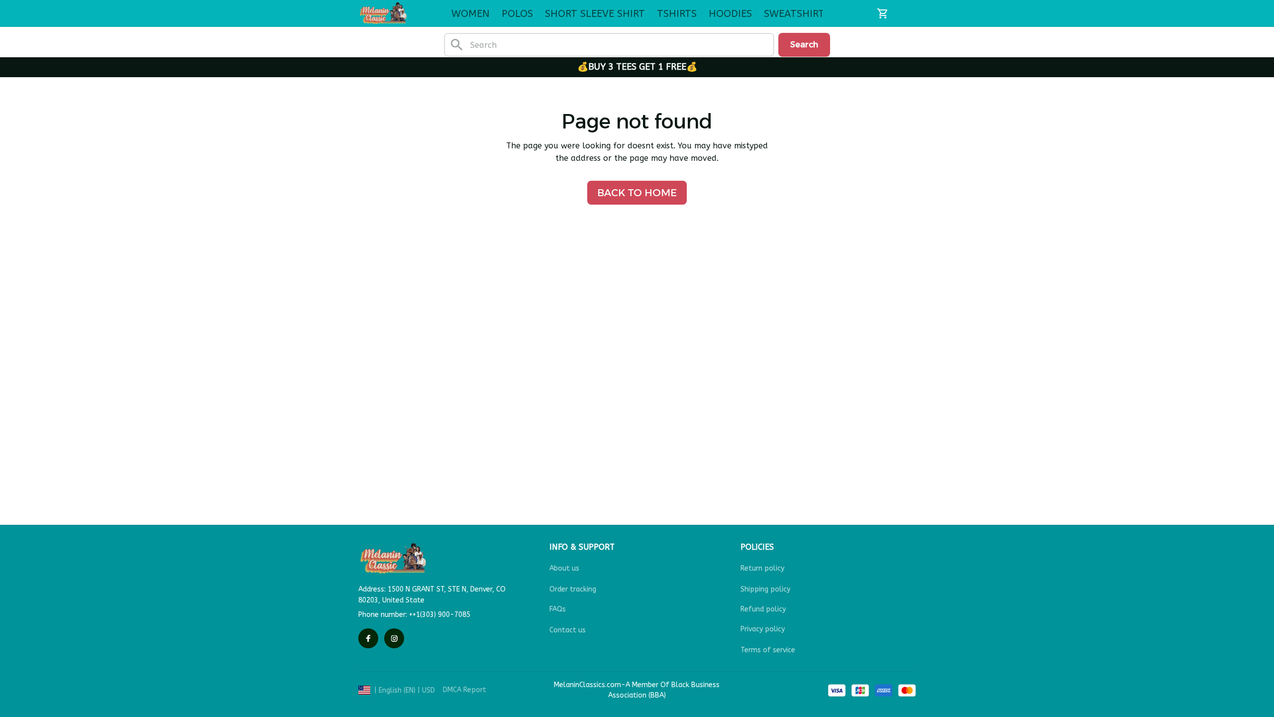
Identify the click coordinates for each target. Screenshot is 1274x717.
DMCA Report (464, 690)
